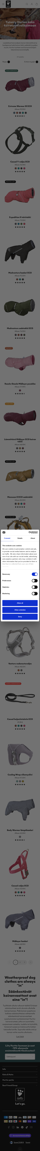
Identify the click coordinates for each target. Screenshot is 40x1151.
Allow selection (20, 610)
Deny (20, 617)
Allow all (20, 603)
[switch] (35, 580)
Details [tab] (20, 538)
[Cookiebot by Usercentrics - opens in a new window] (29, 532)
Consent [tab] (7, 538)
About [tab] (33, 538)
